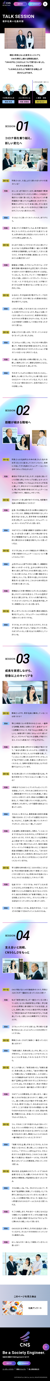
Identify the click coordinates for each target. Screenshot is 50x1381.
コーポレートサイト (8, 1369)
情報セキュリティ (21, 1369)
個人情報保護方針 (34, 1369)
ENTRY (20, 4)
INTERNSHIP (35, 4)
